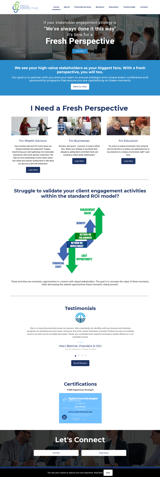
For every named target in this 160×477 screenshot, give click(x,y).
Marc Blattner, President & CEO (80, 346)
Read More (98, 473)
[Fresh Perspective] (25, 7)
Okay (108, 473)
